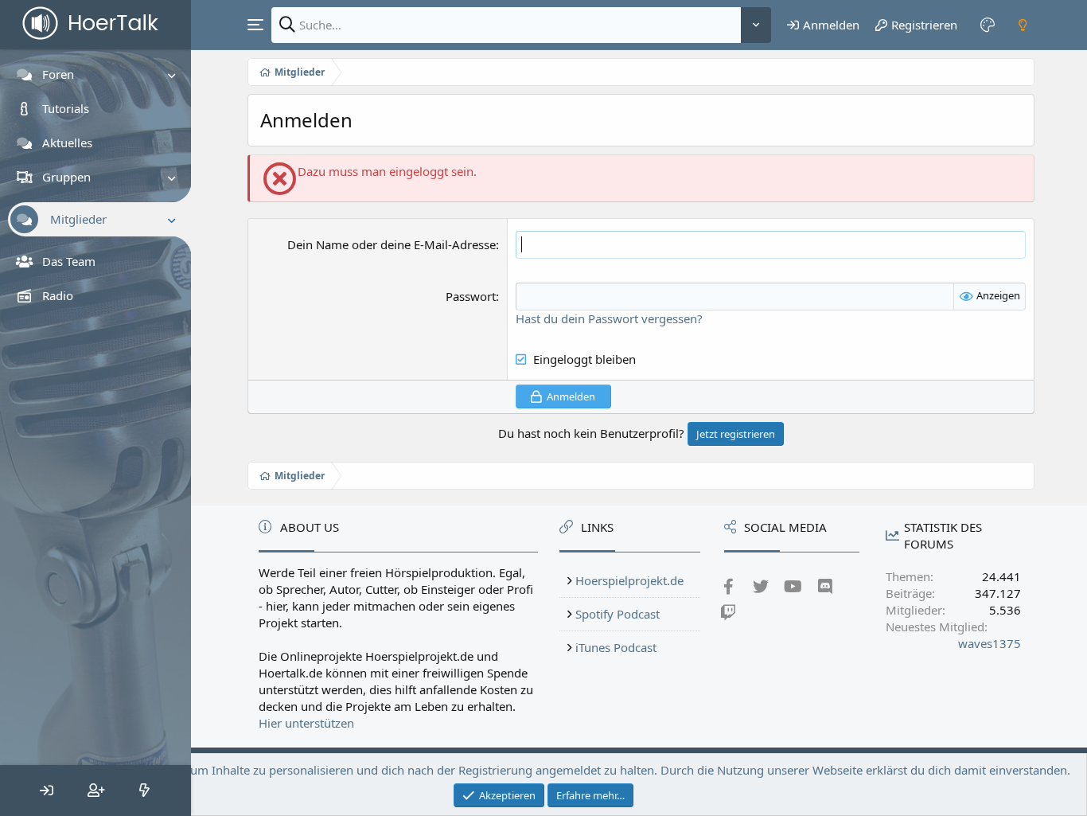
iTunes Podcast (615, 647)
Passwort (471, 296)
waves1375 (989, 643)
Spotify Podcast (617, 614)
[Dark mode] (1022, 25)
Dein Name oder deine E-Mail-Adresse (391, 244)
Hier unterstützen (306, 723)
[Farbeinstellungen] (988, 25)
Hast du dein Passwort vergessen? (609, 318)
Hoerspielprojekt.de (629, 580)
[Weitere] (756, 25)
